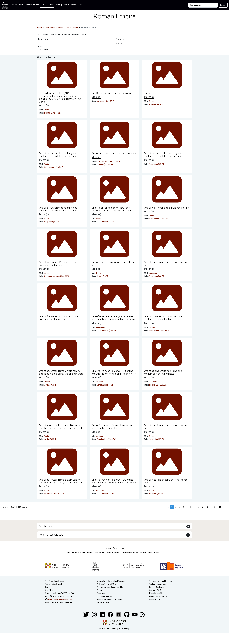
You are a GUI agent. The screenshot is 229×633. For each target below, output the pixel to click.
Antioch (99, 382)
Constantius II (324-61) (106, 385)
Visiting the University (158, 584)
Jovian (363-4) (50, 385)
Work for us (101, 593)
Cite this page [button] (46, 526)
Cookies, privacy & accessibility (110, 587)
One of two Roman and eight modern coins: (166, 207)
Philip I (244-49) (156, 104)
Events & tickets (32, 5)
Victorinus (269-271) (105, 101)
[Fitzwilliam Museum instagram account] (94, 614)
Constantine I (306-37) (53, 167)
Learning (58, 5)
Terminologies (72, 27)
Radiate (148, 93)
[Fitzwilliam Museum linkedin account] (111, 614)
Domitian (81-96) (156, 494)
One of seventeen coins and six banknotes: (114, 153)
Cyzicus (152, 327)
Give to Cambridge (157, 587)
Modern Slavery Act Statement (110, 599)
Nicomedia (153, 382)
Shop (82, 5)
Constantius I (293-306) (159, 219)
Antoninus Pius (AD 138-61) (55, 494)
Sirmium (47, 382)
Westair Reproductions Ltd (109, 161)
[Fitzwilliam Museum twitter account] (86, 614)
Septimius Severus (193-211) (56, 276)
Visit (21, 5)
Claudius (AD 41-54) (105, 164)
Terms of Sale (103, 602)
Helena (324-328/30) (158, 385)
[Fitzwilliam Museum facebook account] (103, 614)
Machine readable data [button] (51, 534)
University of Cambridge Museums (111, 581)
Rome (151, 101)
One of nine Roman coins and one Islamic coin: (113, 263)
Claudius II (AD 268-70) (106, 439)
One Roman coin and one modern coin (112, 93)
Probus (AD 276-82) (52, 113)
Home (15, 5)
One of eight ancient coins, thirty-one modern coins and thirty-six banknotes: (59, 155)
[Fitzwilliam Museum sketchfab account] (119, 614)
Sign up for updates (114, 548)
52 (220, 507)
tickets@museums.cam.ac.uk (60, 599)
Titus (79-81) (102, 276)
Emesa (46, 273)
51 (215, 507)
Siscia (46, 110)
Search (223, 5)
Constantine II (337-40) (106, 330)
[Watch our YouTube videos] (135, 614)
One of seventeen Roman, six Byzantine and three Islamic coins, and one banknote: (114, 318)
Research (74, 5)
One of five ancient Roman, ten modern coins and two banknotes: (59, 263)
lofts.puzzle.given (64, 602)
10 (207, 507)
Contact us (101, 590)
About (66, 5)
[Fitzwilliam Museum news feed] (143, 614)
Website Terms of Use (106, 584)
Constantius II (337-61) (106, 222)
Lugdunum (153, 273)
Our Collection (47, 5)
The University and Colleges (161, 581)
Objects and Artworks (54, 27)
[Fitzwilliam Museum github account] (127, 614)
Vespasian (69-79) (156, 164)
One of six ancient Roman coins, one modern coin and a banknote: (163, 318)
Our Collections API (105, 596)
